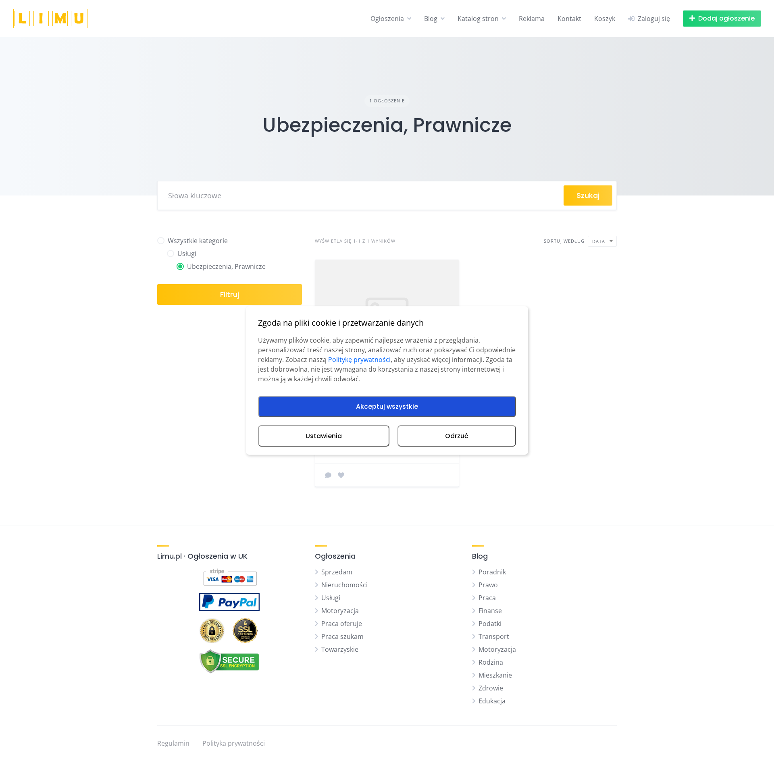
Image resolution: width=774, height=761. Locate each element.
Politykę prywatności (359, 359)
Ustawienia (324, 436)
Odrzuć (456, 436)
